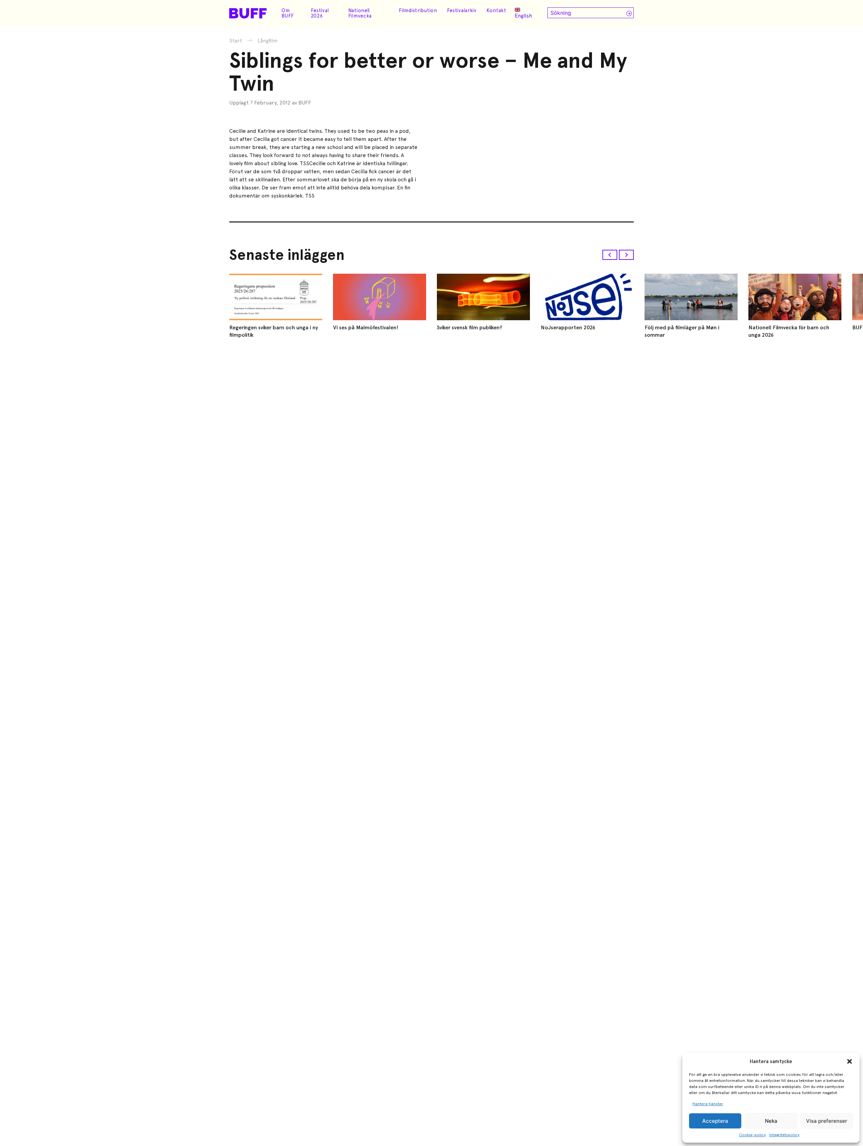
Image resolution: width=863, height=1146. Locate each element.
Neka (771, 1121)
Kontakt (496, 10)
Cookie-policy (752, 1135)
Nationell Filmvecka (360, 13)
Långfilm (268, 40)
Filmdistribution (418, 10)
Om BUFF (287, 13)
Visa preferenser (826, 1121)
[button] (849, 1061)
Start (235, 40)
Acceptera (715, 1121)
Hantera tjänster (707, 1104)
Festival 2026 (320, 13)
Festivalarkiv (462, 10)
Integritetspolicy (784, 1135)
